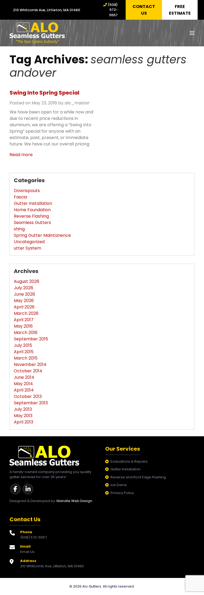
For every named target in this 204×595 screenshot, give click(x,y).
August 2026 (26, 281)
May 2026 (24, 301)
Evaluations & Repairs (129, 461)
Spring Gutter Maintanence (42, 235)
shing (19, 229)
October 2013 (28, 396)
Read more (21, 155)
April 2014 (24, 390)
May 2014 (23, 384)
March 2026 (26, 313)
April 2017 (23, 320)
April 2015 (23, 352)
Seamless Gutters (32, 222)
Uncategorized (29, 242)
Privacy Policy (122, 492)
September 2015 (31, 339)
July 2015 (23, 345)
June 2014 (24, 377)
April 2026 (24, 307)
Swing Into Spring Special (44, 92)
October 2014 (28, 371)
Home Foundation (32, 210)
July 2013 (23, 409)
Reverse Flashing (31, 216)
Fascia (20, 197)
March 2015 (25, 358)
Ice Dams (118, 484)
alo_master (77, 103)
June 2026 (24, 294)
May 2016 (23, 326)
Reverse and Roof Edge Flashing (138, 477)
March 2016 (25, 332)
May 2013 (23, 416)
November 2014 (30, 364)
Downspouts (27, 191)
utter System (27, 248)
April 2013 (23, 422)
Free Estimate (180, 9)
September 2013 (31, 403)
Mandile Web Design (74, 500)
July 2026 (23, 288)
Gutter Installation (33, 203)
